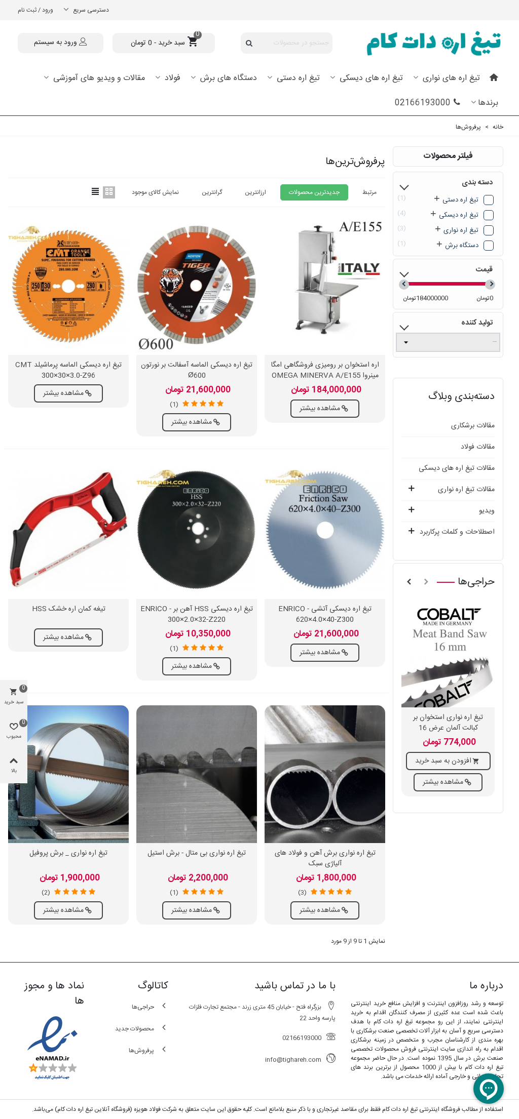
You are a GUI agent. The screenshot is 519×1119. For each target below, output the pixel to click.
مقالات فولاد (478, 447)
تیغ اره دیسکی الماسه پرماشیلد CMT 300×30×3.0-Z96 (68, 370)
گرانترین (212, 192)
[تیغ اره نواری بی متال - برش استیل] (196, 774)
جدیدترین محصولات (314, 192)
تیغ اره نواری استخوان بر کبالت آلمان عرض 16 (448, 723)
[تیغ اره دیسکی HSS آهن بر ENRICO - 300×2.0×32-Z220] (196, 530)
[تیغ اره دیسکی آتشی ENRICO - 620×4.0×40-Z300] (325, 530)
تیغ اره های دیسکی (370, 78)
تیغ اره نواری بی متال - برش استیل (196, 853)
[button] (426, 582)
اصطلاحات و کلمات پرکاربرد (457, 532)
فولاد (171, 78)
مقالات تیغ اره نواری (466, 490)
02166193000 (423, 103)
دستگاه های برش (227, 78)
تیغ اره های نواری (450, 78)
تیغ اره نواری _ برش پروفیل (68, 853)
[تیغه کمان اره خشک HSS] (68, 530)
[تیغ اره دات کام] (425, 43)
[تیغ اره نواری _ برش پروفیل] (68, 774)
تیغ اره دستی (297, 78)
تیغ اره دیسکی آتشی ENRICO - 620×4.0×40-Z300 (325, 614)
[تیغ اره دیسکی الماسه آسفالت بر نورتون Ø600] (196, 286)
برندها (488, 103)
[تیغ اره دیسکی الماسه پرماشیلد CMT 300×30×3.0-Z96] (68, 286)
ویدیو (487, 511)
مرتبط (369, 192)
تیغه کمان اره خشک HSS (68, 609)
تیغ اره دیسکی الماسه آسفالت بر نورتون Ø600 (196, 370)
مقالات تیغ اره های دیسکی (457, 468)
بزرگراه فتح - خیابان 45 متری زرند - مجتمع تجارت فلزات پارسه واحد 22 (262, 1012)
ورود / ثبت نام (35, 10)
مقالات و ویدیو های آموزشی (98, 78)
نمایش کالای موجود (155, 192)
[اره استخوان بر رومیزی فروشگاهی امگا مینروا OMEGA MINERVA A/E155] (325, 286)
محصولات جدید (134, 1029)
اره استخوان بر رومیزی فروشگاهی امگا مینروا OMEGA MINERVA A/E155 (325, 370)
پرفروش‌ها (141, 1051)
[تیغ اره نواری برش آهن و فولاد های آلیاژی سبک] (325, 774)
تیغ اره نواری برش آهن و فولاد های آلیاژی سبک (325, 858)
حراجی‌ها (476, 582)
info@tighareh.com (293, 1060)
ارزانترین (255, 192)
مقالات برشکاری (473, 426)
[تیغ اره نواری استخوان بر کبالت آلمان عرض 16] (448, 654)
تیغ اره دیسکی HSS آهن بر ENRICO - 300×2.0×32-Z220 (196, 614)
